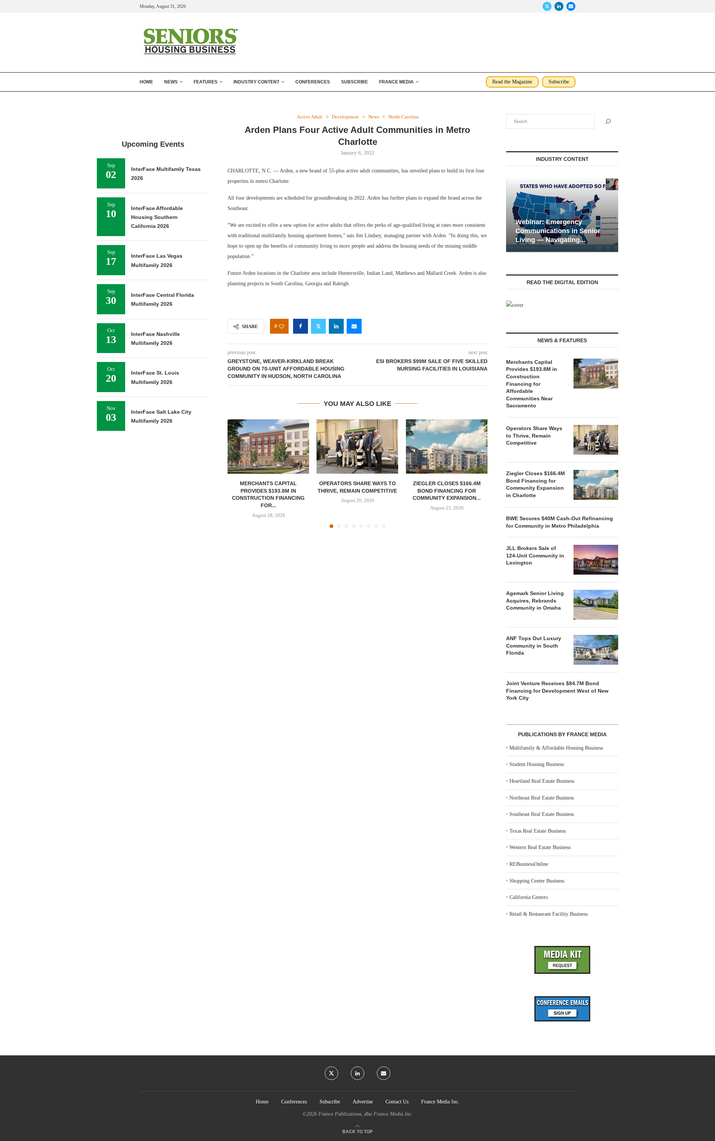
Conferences (312, 82)
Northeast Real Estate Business (541, 798)
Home (146, 82)
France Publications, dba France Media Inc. (365, 1114)
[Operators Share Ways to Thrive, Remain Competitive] (357, 446)
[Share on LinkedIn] (336, 326)
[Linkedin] (558, 6)
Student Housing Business (536, 764)
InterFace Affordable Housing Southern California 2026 (157, 217)
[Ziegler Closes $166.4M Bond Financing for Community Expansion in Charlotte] (446, 446)
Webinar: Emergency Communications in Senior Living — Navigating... (557, 231)
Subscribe (354, 82)
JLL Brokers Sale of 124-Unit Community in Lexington (535, 555)
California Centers (528, 897)
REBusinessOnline (528, 864)
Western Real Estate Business (540, 847)
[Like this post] (281, 326)
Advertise (363, 1102)
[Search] (608, 121)
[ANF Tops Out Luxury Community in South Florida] (595, 650)
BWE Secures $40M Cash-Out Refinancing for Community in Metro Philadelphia (559, 522)
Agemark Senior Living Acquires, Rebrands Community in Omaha (535, 600)
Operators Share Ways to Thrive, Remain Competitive (534, 435)
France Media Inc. (440, 1102)
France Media (396, 82)
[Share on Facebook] (300, 326)
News (171, 82)
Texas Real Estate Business (537, 831)
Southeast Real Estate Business (541, 814)
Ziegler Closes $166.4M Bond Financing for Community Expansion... (447, 491)
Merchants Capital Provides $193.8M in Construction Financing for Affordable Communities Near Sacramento (531, 384)
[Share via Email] (354, 326)
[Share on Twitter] (318, 326)
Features (205, 82)
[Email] (570, 6)
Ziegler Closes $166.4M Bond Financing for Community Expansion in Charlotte (535, 484)
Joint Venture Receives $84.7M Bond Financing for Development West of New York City (557, 690)
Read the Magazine (512, 82)
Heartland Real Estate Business (541, 781)
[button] (237, 473)
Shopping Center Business (536, 881)
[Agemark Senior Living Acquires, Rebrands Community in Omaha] (595, 605)
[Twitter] (547, 6)
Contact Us (397, 1102)
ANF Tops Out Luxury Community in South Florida (533, 645)
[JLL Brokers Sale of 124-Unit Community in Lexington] (595, 560)
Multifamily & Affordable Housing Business (556, 748)
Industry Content (256, 82)
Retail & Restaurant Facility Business (548, 914)
